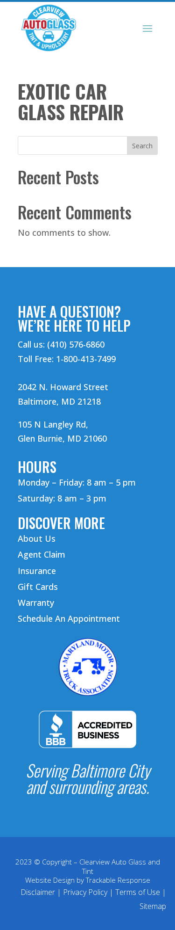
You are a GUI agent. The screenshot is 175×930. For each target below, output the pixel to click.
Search (142, 145)
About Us (37, 538)
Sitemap (153, 906)
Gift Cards (38, 586)
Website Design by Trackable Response (87, 880)
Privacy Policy (85, 892)
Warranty (36, 602)
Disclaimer (38, 892)
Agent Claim (41, 554)
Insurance (37, 570)
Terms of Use (137, 892)
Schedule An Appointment (69, 618)
